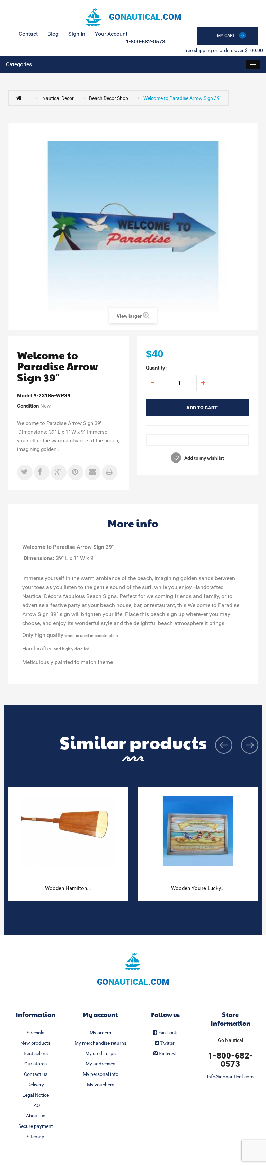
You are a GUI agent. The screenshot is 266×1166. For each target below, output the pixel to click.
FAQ (35, 1105)
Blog (53, 34)
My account (100, 1014)
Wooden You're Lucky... (198, 888)
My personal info (100, 1074)
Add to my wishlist (203, 458)
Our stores (35, 1063)
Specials (35, 1032)
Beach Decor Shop (108, 98)
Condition (28, 406)
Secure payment (35, 1126)
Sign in (76, 34)
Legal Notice (35, 1095)
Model (24, 395)
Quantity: (156, 368)
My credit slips (100, 1053)
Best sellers (36, 1053)
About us (35, 1116)
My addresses (100, 1063)
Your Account (111, 34)
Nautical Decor (58, 98)
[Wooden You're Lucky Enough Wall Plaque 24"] (198, 831)
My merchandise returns (100, 1043)
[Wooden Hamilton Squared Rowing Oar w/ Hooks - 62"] (68, 831)
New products (35, 1043)
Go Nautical (230, 1040)
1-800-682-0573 (145, 41)
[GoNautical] (133, 17)
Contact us (35, 1074)
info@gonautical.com (230, 1076)
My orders (100, 1032)
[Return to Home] (20, 97)
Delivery (35, 1084)
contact (28, 34)
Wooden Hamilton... (68, 888)
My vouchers (100, 1084)
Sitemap (35, 1136)
